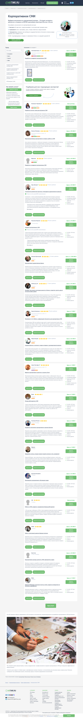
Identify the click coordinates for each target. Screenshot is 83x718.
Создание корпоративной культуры (58, 708)
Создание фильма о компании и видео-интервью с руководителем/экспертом (43, 345)
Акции (31, 695)
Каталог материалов (71, 698)
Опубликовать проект (52, 3)
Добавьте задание (14, 89)
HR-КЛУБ (69, 690)
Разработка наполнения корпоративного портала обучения (39, 427)
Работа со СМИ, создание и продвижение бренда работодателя (39, 506)
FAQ (43, 699)
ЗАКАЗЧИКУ (44, 690)
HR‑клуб (42, 3)
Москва (32, 676)
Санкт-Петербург (37, 676)
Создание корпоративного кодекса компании (59, 704)
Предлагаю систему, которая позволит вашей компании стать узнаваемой (42, 454)
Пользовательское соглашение (49, 712)
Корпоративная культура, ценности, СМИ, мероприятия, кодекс (39, 559)
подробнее (41, 716)
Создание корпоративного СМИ (32, 227)
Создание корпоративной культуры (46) (12, 65)
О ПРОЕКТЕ (32, 690)
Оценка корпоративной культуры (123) (11, 77)
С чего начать (45, 695)
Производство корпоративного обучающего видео (37, 480)
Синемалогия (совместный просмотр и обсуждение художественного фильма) (43, 191)
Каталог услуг (45, 693)
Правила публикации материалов (63, 712)
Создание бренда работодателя (58, 693)
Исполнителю (35, 3)
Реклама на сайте (33, 699)
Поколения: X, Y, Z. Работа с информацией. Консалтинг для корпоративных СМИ (43, 319)
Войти (65, 2)
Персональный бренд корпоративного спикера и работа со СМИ (40, 138)
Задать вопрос (13, 107)
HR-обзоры (32, 692)
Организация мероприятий (57, 701)
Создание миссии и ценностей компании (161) (13, 73)
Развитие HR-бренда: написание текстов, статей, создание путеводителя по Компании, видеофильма (42, 585)
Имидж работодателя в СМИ (31, 401)
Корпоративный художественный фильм (34, 263)
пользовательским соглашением (52, 716)
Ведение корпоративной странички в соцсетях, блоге (37, 372)
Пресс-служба (33, 698)
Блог (31, 693)
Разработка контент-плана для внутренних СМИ (36, 110)
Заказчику (27, 3)
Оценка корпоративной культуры (60, 698)
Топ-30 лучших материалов (70, 700)
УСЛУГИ (56, 690)
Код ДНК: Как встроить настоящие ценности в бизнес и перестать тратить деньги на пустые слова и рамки (44, 291)
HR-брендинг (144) (10, 81)
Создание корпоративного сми (59, 695)
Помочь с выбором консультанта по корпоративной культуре (16, 40)
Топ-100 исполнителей (47, 702)
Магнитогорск (27, 676)
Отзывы (31, 696)
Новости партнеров (34, 701)
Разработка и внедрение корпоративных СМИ (35, 58)
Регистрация (66, 3)
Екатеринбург (21, 676)
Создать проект (45, 698)
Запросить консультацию (39, 79)
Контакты (32, 702)
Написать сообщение (71, 54)
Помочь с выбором (33, 95)
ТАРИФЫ (44, 701)
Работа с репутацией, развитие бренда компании (36, 533)
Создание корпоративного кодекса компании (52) (12, 69)
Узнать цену (28, 79)
